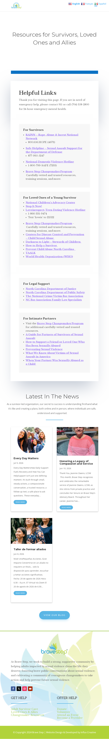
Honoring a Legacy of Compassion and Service (76, 462)
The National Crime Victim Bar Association (54, 296)
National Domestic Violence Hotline (50, 161)
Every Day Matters (26, 458)
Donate (62, 709)
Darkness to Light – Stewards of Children (53, 241)
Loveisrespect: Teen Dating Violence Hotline (55, 209)
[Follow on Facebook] (13, 688)
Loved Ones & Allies (24, 712)
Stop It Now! (34, 206)
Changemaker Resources (27, 715)
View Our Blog (54, 615)
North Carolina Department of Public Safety (55, 292)
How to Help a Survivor (42, 245)
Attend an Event (67, 715)
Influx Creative (88, 732)
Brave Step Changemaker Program (49, 171)
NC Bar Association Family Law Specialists (54, 299)
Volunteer (63, 712)
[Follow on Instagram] (24, 688)
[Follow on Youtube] (30, 688)
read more (20, 502)
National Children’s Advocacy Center (50, 202)
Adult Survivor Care (24, 709)
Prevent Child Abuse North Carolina (51, 249)
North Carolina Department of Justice (51, 288)
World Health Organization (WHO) (49, 256)
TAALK (30, 252)
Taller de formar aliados (30, 549)
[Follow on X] (19, 688)
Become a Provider (70, 717)
